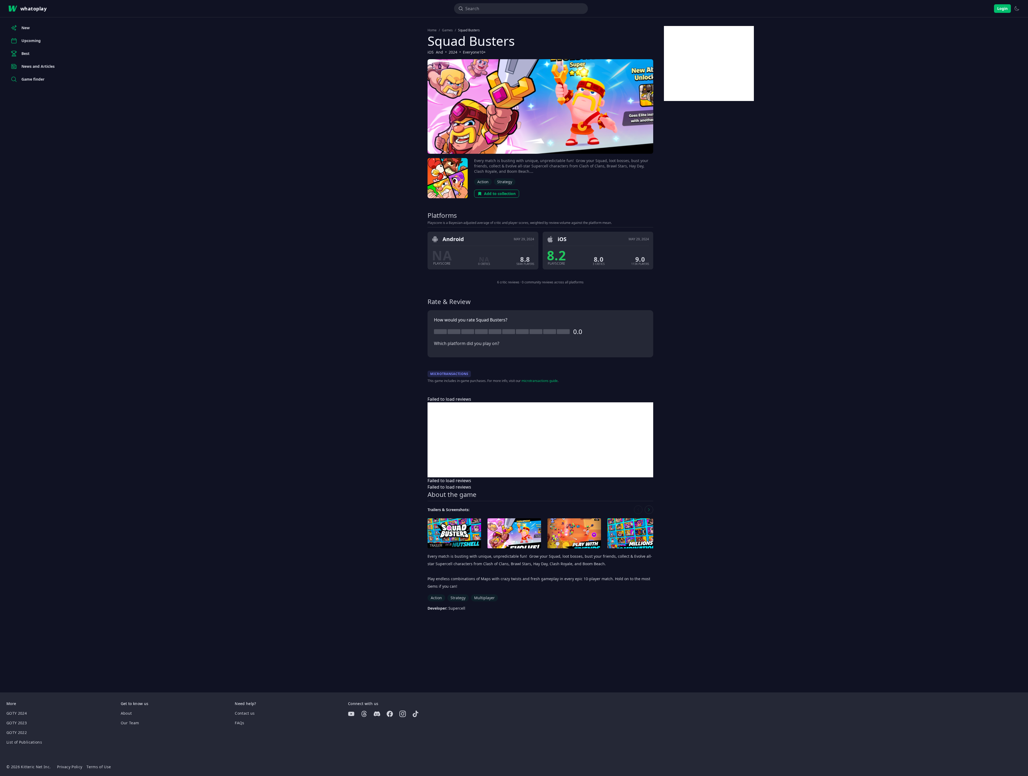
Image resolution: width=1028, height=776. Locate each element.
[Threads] (364, 714)
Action (483, 181)
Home (432, 30)
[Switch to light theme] (1016, 8)
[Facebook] (390, 714)
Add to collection (500, 193)
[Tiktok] (415, 714)
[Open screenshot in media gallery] (514, 533)
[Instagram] (402, 714)
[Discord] (377, 714)
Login (1002, 8)
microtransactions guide (539, 380)
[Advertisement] (540, 439)
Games (447, 30)
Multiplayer (484, 597)
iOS (431, 52)
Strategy (504, 181)
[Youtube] (351, 714)
